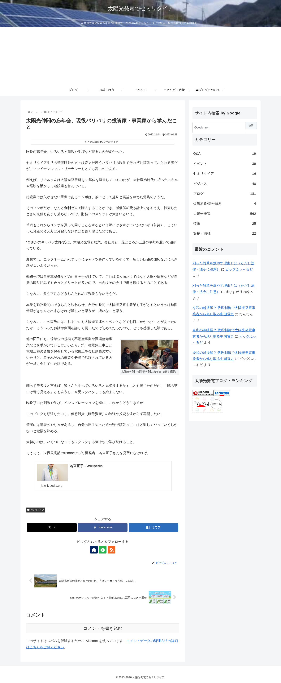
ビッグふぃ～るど (239, 269)
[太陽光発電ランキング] (203, 393)
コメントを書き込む (102, 628)
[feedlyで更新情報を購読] (102, 549)
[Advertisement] (140, 55)
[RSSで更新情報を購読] (111, 549)
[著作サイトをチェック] (94, 549)
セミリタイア (37, 509)
